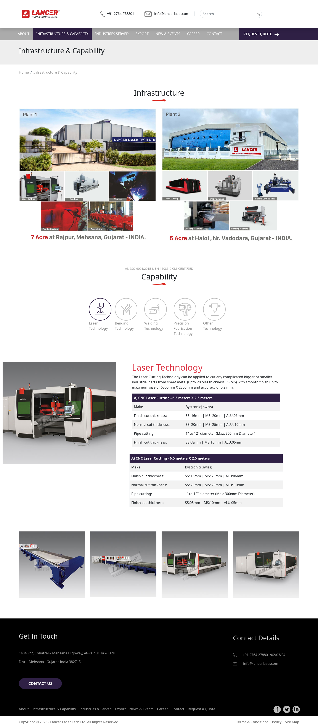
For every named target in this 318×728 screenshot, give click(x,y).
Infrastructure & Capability (54, 709)
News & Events (141, 709)
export (142, 33)
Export (120, 709)
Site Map (292, 722)
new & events (168, 33)
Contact (178, 709)
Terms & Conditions (252, 722)
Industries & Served (95, 709)
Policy (276, 722)
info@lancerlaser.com (171, 13)
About (24, 709)
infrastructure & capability (62, 33)
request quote (258, 34)
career (193, 33)
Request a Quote (201, 709)
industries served (112, 33)
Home (24, 72)
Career (162, 709)
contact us (40, 683)
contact (214, 33)
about (23, 33)
